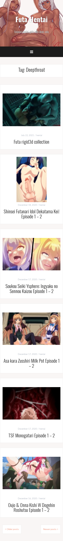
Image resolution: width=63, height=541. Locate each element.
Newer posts (49, 529)
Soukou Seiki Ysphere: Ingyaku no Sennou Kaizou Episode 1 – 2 (31, 288)
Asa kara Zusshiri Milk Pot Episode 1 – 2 (32, 363)
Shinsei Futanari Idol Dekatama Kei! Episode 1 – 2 (31, 214)
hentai (39, 135)
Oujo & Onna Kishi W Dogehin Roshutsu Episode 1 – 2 (31, 507)
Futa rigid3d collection (31, 141)
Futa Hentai (31, 19)
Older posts (13, 529)
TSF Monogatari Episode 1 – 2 (31, 435)
